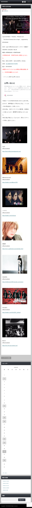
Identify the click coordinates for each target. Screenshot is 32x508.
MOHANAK (8, 505)
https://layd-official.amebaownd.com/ (11, 151)
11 (4, 405)
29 (4, 460)
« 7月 (3, 473)
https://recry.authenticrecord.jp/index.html (12, 248)
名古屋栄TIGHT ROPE (12, 63)
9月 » (6, 473)
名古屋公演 (6, 10)
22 (4, 438)
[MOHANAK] (7, 2)
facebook (25, 2)
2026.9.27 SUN (6, 481)
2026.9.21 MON (6, 487)
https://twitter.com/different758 (9, 182)
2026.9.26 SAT (6, 483)
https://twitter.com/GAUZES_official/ (11, 312)
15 (4, 417)
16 (4, 421)
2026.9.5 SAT (5, 490)
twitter (23, 2)
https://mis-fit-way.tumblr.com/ (10, 345)
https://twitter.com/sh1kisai (9, 215)
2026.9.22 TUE (6, 485)
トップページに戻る (6, 357)
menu (29, 1)
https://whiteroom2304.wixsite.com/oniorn (12, 282)
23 (4, 442)
